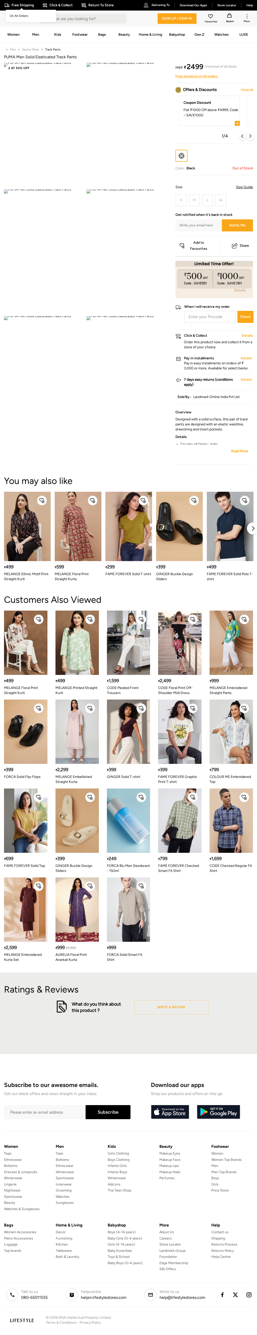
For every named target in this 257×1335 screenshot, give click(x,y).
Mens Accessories (18, 1238)
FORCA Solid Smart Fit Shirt (124, 957)
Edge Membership (173, 1263)
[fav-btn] (42, 500)
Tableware (64, 1251)
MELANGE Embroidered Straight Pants (228, 690)
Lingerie (10, 1184)
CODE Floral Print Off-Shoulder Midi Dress (175, 690)
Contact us (220, 1232)
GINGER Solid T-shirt (123, 777)
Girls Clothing (118, 1153)
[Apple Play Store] (170, 1112)
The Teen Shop (119, 1190)
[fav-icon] (211, 17)
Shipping (218, 1238)
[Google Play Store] (218, 1112)
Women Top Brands (226, 1160)
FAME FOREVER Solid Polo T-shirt (230, 576)
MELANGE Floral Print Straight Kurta (72, 576)
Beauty (9, 1203)
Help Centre (221, 1257)
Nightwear (12, 1190)
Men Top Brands (224, 1172)
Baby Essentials (120, 1251)
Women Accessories (20, 1232)
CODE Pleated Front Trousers (123, 690)
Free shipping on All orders (196, 76)
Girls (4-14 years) (121, 1244)
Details (240, 290)
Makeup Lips (169, 1166)
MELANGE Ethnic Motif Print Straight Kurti (26, 576)
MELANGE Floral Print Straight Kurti (21, 690)
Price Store (220, 1190)
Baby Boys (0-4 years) (125, 1263)
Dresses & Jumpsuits (20, 1172)
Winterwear (13, 1178)
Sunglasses (65, 1203)
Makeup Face (169, 1160)
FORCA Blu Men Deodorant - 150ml (128, 868)
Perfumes (167, 1178)
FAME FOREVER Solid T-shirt (128, 574)
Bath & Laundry (67, 1257)
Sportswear (13, 1197)
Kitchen (62, 1244)
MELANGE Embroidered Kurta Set (23, 957)
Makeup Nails (169, 1172)
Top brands (12, 1251)
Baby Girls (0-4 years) (125, 1238)
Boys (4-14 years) (122, 1232)
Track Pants (53, 49)
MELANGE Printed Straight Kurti (76, 690)
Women (217, 1153)
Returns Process (224, 1244)
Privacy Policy (90, 1322)
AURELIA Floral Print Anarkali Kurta (71, 957)
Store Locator (170, 1244)
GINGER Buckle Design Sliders (174, 576)
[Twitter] (236, 1295)
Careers (165, 1238)
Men (13, 49)
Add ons (114, 1184)
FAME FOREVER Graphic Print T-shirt (177, 779)
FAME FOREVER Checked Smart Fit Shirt (178, 868)
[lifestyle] (22, 1320)
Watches (63, 1197)
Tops (8, 1153)
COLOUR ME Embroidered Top (230, 779)
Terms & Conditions (61, 1322)
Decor (61, 1232)
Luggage (11, 1244)
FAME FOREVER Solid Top (24, 866)
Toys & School (119, 1257)
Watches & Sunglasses (22, 1209)
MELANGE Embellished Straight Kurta (73, 779)
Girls (215, 1184)
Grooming (64, 1190)
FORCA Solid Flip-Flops (22, 777)
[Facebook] (222, 1295)
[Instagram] (249, 1295)
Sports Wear (30, 49)
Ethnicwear (13, 1160)
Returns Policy (222, 1251)
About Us (166, 1232)
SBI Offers (167, 1269)
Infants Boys (117, 1172)
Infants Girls (117, 1166)
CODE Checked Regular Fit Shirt (231, 868)
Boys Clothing (119, 1160)
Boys (215, 1178)
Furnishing (64, 1238)
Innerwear (64, 1184)
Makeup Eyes (169, 1153)
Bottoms (11, 1166)
